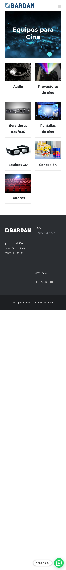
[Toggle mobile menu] (59, 6)
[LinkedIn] (51, 282)
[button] (59, 563)
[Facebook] (36, 282)
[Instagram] (46, 282)
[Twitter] (41, 282)
